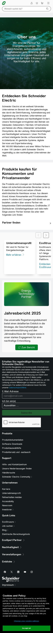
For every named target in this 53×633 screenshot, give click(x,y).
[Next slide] (46, 235)
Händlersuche (8, 472)
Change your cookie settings (26, 621)
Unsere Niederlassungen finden (17, 468)
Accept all (26, 628)
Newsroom (7, 505)
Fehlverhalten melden (12, 497)
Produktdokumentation (12, 440)
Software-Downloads (12, 444)
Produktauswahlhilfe (11, 448)
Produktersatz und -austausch (16, 452)
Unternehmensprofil (11, 493)
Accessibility (8, 501)
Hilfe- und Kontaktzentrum (14, 464)
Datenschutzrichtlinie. (18, 388)
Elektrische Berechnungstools (16, 534)
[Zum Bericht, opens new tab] (26, 347)
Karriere (6, 489)
